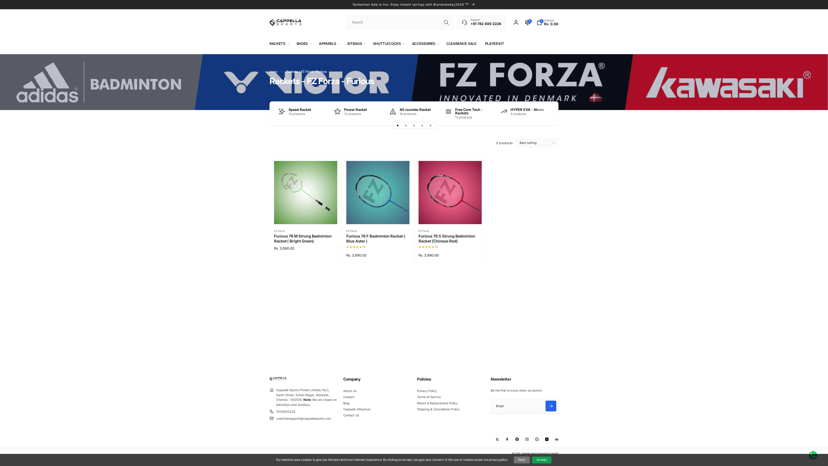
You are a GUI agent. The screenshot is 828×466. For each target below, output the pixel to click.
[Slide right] (547, 113)
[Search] (446, 22)
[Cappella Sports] (279, 379)
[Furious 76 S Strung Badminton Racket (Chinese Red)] (450, 216)
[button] (547, 22)
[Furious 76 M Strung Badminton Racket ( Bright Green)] (306, 216)
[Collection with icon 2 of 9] (406, 125)
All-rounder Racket (415, 109)
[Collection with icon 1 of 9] (397, 125)
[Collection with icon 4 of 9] (422, 125)
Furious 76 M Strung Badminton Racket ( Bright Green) (303, 238)
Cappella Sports (529, 453)
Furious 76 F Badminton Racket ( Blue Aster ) (375, 238)
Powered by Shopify (548, 453)
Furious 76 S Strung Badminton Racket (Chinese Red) (447, 238)
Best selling (528, 143)
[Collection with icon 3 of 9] (414, 125)
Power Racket (355, 109)
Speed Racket (300, 109)
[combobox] (400, 22)
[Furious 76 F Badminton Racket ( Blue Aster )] (378, 216)
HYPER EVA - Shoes (527, 109)
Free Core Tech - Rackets (469, 111)
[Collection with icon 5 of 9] (430, 125)
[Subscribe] (551, 406)
